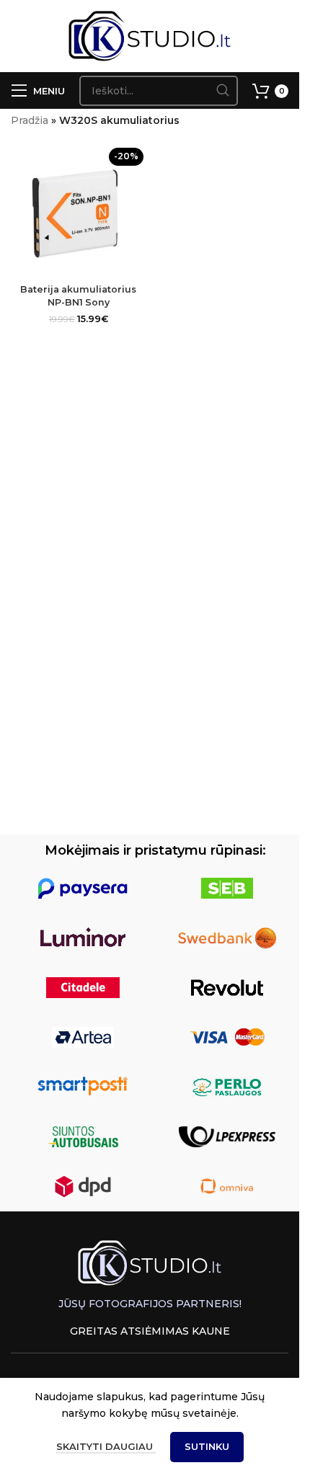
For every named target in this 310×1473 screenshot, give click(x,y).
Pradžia (29, 120)
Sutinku (207, 1446)
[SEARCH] (223, 91)
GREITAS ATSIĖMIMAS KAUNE (150, 1331)
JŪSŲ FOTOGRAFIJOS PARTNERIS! (150, 1303)
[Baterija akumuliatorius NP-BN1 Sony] (78, 210)
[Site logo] (149, 35)
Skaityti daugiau (106, 1446)
